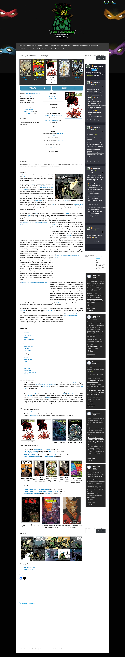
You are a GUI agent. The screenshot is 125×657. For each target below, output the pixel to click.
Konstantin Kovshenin (56, 649)
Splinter (26, 189)
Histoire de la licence (25, 45)
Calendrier (57, 49)
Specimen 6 (27, 339)
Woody (57, 302)
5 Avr (92, 86)
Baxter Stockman (28, 346)
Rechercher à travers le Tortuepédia (94, 55)
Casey (29, 215)
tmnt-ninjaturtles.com (29, 567)
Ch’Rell (35, 394)
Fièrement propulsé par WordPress (28, 649)
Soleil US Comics (28, 111)
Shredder (69, 235)
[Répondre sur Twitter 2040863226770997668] (87, 161)
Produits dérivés (93, 45)
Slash (25, 177)
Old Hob (23, 310)
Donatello (52, 224)
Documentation (49, 49)
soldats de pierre (78, 204)
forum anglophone (46, 384)
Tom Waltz (28, 93)
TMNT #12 (49, 310)
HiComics (28, 113)
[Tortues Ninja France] (90, 256)
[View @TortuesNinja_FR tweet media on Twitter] (96, 237)
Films (46, 45)
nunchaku (33, 177)
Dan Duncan (52, 451)
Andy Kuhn (29, 97)
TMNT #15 (39, 77)
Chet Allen (44, 186)
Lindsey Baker (27, 350)
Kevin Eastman (36, 93)
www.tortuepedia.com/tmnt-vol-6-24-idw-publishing (95, 381)
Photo (91, 305)
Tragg (25, 361)
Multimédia (40, 49)
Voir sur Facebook (91, 308)
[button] (28, 431)
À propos (69, 49)
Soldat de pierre (28, 359)
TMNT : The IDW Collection (51, 120)
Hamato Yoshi (27, 372)
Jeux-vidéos (32, 49)
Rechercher (101, 58)
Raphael (68, 213)
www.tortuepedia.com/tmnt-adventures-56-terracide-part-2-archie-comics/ (95, 300)
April (36, 213)
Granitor (26, 357)
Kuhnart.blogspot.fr (29, 569)
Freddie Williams (44, 453)
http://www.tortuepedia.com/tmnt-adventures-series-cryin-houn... (95, 153)
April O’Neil (27, 368)
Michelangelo (23, 175)
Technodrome (38, 200)
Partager (91, 310)
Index (63, 49)
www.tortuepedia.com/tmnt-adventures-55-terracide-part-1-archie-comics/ (95, 495)
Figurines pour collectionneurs (80, 45)
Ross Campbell (53, 98)
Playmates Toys (65, 45)
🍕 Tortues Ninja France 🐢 (95, 83)
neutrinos (47, 208)
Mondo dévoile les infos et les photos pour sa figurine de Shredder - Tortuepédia (96, 439)
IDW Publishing (29, 109)
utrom (53, 204)
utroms (48, 397)
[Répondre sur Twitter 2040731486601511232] (87, 242)
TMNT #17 (77, 77)
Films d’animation (54, 45)
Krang (66, 200)
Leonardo (77, 239)
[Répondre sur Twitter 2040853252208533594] (87, 220)
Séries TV (41, 45)
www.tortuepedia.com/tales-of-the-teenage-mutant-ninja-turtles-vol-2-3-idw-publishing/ (96, 392)
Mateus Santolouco (50, 456)
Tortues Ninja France (96, 276)
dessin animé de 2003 (60, 394)
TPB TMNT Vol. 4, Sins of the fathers (53, 115)
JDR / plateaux (23, 49)
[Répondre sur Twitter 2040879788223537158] (87, 120)
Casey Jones (27, 370)
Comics (34, 45)
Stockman (32, 184)
